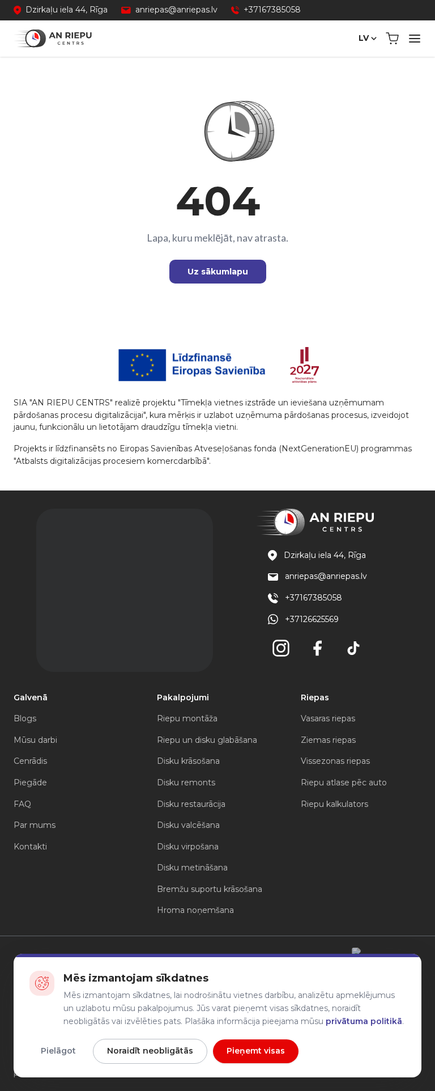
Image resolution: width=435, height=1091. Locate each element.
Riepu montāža (187, 718)
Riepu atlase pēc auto (344, 782)
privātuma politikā (364, 1021)
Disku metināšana (192, 867)
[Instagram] (281, 648)
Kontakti (30, 846)
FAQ (22, 804)
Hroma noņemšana (195, 910)
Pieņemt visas (256, 1051)
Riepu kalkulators (334, 804)
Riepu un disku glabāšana (207, 740)
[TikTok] (353, 648)
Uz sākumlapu (217, 272)
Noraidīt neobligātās (150, 1051)
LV (364, 38)
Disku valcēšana (188, 825)
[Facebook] (317, 648)
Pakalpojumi (183, 697)
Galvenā (31, 697)
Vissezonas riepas (335, 761)
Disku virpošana (188, 846)
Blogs (25, 718)
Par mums (35, 825)
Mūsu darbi (35, 740)
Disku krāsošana (188, 761)
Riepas (315, 697)
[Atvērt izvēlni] (414, 38)
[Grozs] (392, 38)
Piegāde (30, 782)
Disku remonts (186, 782)
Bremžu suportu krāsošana (209, 889)
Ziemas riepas (328, 740)
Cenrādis (30, 761)
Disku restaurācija (191, 804)
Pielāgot (58, 1051)
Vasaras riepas (328, 718)
